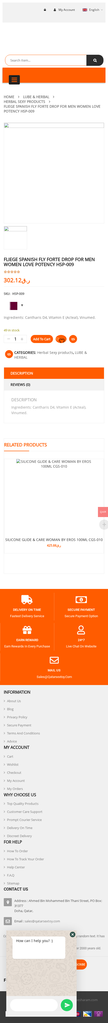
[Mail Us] (54, 660)
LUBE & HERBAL (36, 96)
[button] (72, 934)
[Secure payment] (81, 599)
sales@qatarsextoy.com (42, 921)
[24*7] (81, 630)
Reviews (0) (20, 384)
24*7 (81, 640)
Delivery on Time (27, 610)
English (94, 10)
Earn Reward (27, 640)
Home (9, 96)
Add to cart (41, 339)
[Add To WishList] (61, 339)
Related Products (25, 445)
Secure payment (81, 610)
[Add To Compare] (9, 354)
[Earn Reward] (27, 630)
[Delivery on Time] (27, 599)
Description (22, 373)
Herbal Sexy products (24, 101)
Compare (73, 339)
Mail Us (54, 670)
